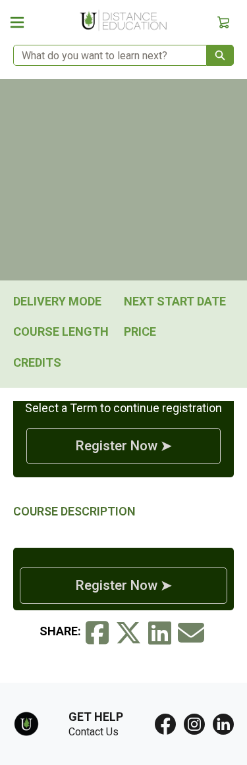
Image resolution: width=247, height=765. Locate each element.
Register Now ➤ (124, 446)
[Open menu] (17, 22)
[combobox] (105, 55)
